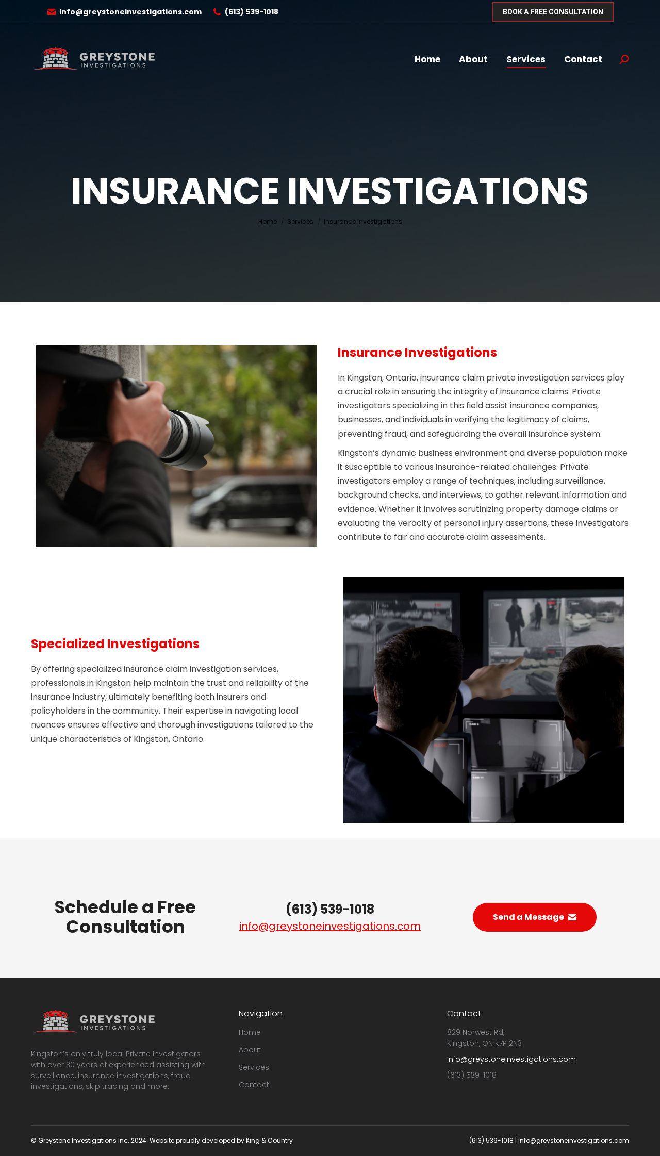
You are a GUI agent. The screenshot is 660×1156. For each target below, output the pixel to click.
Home (250, 1032)
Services (254, 1067)
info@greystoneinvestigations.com (130, 12)
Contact (254, 1085)
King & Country (269, 1140)
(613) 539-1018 (251, 12)
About (250, 1050)
